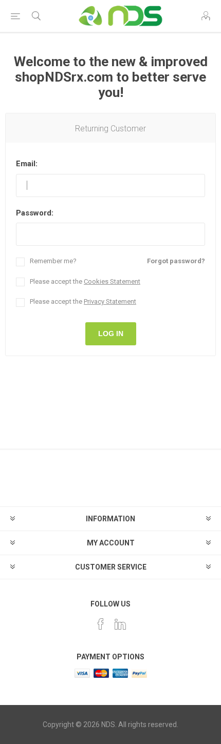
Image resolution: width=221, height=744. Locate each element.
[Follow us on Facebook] (101, 624)
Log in (110, 333)
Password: (34, 213)
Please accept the (85, 281)
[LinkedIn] (120, 624)
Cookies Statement (112, 281)
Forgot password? (176, 261)
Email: (27, 163)
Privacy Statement (110, 301)
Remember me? (53, 261)
